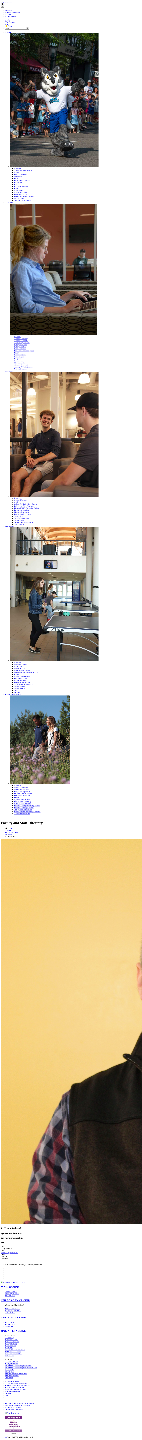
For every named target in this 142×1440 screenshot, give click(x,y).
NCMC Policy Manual (13, 1407)
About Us (8, 32)
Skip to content (6, 2)
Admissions (9, 371)
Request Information (12, 12)
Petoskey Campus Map (13, 1354)
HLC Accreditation (21, 186)
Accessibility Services (22, 343)
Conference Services (21, 790)
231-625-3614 (10, 1313)
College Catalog (20, 347)
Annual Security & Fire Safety (16, 1383)
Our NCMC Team (20, 192)
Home (9, 828)
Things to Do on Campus (23, 810)
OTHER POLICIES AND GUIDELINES (20, 1403)
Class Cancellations (12, 1342)
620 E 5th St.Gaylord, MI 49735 (12, 1323)
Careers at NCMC (11, 1340)
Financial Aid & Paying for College (26, 508)
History (16, 184)
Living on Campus (20, 678)
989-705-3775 (10, 1326)
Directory (8, 834)
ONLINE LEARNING (13, 1331)
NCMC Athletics (11, 16)
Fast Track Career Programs (24, 351)
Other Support (19, 357)
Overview (17, 168)
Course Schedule (20, 349)
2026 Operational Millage (23, 170)
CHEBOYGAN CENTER (15, 1300)
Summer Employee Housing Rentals (27, 806)
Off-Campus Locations (13, 1352)
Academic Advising (21, 339)
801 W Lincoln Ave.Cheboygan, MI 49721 (13, 1310)
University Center (20, 369)
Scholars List (18, 361)
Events (16, 798)
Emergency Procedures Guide (15, 1389)
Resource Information (13, 1391)
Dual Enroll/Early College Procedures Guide (21, 1368)
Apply (7, 20)
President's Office (20, 194)
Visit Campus (10, 22)
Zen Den (17, 692)
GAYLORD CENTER (13, 1317)
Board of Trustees (20, 174)
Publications (9, 1356)
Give (7, 24)
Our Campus (18, 190)
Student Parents (19, 688)
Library (16, 353)
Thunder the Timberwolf (22, 200)
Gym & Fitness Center (22, 676)
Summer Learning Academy (24, 808)
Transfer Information (21, 518)
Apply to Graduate (11, 1362)
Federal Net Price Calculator (24, 506)
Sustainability (19, 198)
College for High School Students (26, 504)
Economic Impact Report (23, 794)
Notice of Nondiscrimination (15, 1350)
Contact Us (18, 176)
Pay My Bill (9, 1372)
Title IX (17, 690)
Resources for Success (22, 682)
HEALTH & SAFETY (13, 1381)
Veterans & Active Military (23, 522)
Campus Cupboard (20, 664)
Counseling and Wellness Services (26, 672)
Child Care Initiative (21, 788)
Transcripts (9, 1378)
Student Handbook (20, 363)
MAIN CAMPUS (10, 1286)
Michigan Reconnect (21, 512)
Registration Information (22, 514)
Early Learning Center (22, 792)
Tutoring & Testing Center (23, 367)
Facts (16, 178)
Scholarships (18, 516)
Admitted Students (20, 500)
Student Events (19, 686)
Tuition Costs (19, 520)
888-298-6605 (10, 1296)
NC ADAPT (9, 1370)
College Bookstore (20, 345)
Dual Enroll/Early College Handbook (18, 1366)
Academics (9, 202)
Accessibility (9, 1338)
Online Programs (20, 355)
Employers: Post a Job (22, 796)
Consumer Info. (10, 1346)
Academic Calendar (21, 341)
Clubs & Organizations (22, 670)
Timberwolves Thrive (21, 365)
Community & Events (13, 694)
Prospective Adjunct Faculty (24, 196)
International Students (21, 510)
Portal (9, 26)
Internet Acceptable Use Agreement (17, 1405)
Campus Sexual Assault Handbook (17, 1385)
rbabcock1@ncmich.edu (9, 1253)
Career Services (19, 668)
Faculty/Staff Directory (22, 180)
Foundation (18, 182)
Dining (16, 674)
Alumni (8, 14)
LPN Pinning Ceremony (22, 802)
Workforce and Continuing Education (27, 812)
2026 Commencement (22, 814)
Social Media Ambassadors (23, 684)
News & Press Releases (22, 804)
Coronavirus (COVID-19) (14, 1387)
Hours (16, 188)
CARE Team (18, 666)
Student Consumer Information (16, 1374)
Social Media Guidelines (14, 1409)
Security (8, 1393)
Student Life (9, 526)
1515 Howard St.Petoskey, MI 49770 (12, 1293)
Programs (8, 10)
